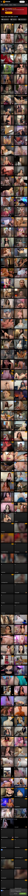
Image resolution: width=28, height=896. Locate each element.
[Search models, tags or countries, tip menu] (26, 4)
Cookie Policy (18, 891)
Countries (14, 19)
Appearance (6, 19)
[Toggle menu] (1, 1)
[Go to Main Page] (8, 1)
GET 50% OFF (8, 12)
